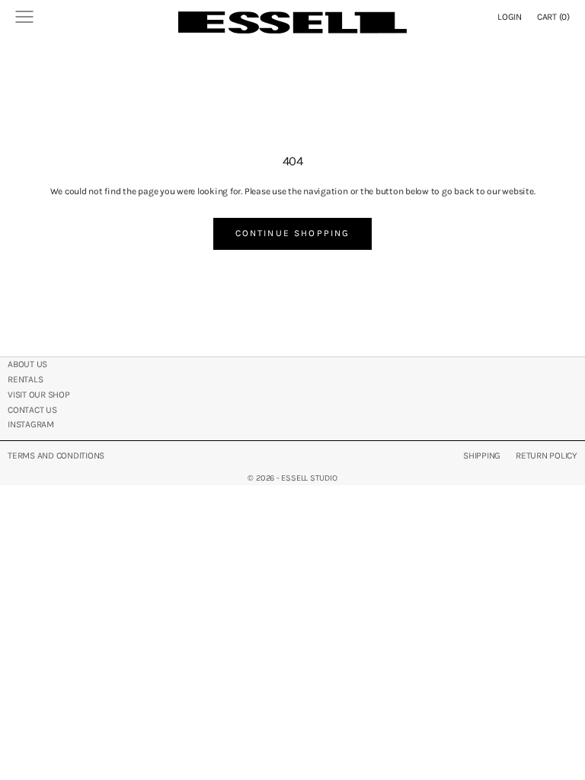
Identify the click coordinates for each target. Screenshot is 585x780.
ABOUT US (27, 364)
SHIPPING (481, 455)
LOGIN (509, 16)
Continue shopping (292, 233)
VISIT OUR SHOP (39, 394)
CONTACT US (32, 409)
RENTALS (25, 379)
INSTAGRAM (31, 424)
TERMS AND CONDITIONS (56, 455)
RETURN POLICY (546, 455)
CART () (553, 16)
